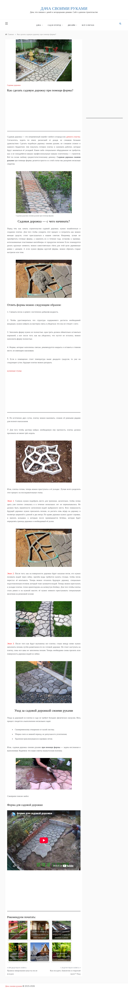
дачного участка (73, 136)
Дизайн (71, 25)
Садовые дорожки (14, 85)
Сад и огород (54, 25)
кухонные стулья (14, 371)
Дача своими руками (64, 8)
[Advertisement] (43, 113)
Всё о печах (88, 25)
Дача (38, 25)
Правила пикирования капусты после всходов (22, 972)
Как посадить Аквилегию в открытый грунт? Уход (65, 972)
